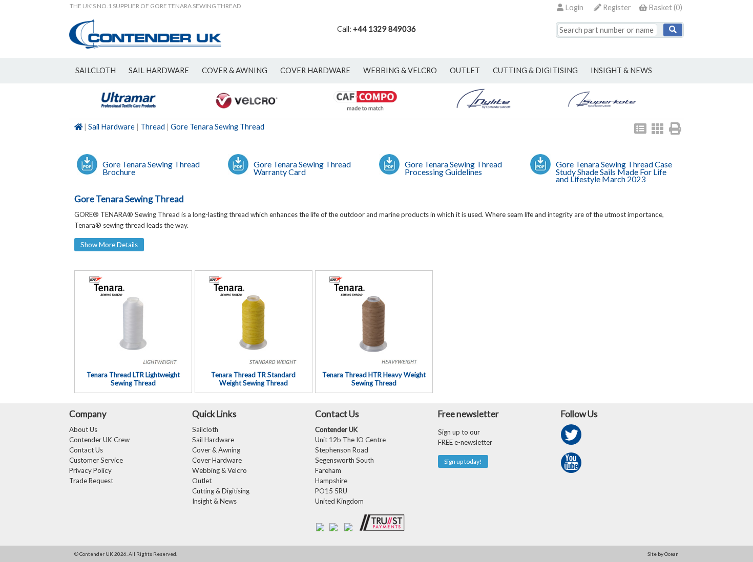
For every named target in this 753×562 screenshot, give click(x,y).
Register (616, 7)
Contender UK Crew (99, 440)
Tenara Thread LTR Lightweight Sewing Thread (133, 379)
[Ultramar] (128, 113)
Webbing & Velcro (219, 470)
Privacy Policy (90, 470)
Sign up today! (463, 461)
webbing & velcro (400, 70)
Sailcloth (205, 429)
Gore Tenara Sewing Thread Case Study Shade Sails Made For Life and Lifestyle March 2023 (614, 171)
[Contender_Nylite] (483, 113)
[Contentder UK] (145, 45)
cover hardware (315, 70)
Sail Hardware (111, 126)
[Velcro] (247, 113)
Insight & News (621, 70)
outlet (465, 70)
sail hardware (159, 70)
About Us (83, 429)
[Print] (675, 128)
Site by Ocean (663, 554)
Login (573, 7)
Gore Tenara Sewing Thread (217, 126)
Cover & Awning (216, 450)
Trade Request (91, 481)
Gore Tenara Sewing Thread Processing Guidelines (453, 168)
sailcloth (95, 70)
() (665, 7)
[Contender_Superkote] (602, 113)
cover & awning (234, 70)
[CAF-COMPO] (365, 113)
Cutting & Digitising (535, 70)
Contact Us (86, 450)
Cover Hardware (217, 460)
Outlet (202, 481)
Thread (152, 126)
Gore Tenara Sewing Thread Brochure (151, 168)
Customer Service (96, 460)
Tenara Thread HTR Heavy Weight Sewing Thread (374, 379)
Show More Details (109, 245)
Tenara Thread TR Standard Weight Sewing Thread (253, 379)
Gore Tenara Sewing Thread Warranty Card (302, 168)
